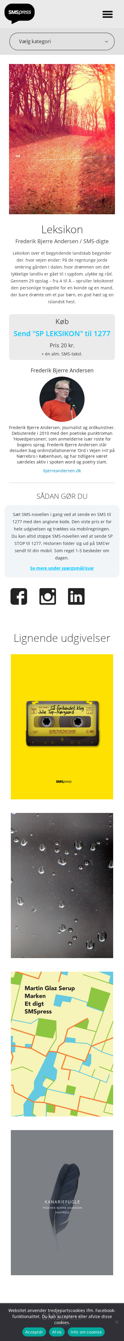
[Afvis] (116, 1322)
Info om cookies (86, 1332)
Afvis (57, 1332)
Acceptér (34, 1332)
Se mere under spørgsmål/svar (62, 568)
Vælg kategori (35, 41)
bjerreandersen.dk (62, 470)
